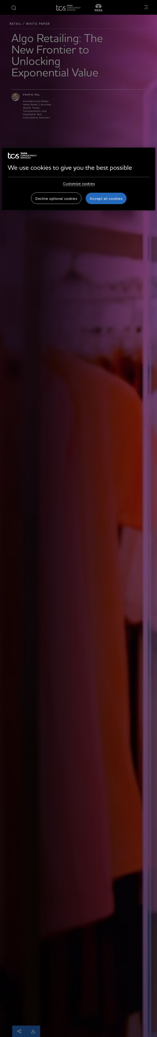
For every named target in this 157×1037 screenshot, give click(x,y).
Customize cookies (79, 183)
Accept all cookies (106, 198)
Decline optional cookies (56, 198)
